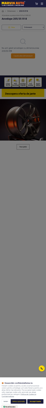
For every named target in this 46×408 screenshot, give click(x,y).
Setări (6, 401)
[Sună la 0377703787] (42, 369)
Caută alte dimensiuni (23, 56)
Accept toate (35, 401)
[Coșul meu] (36, 4)
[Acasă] (3, 11)
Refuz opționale (18, 401)
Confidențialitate (8, 396)
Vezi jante (23, 147)
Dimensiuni (11, 11)
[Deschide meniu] (42, 3)
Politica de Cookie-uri (28, 394)
